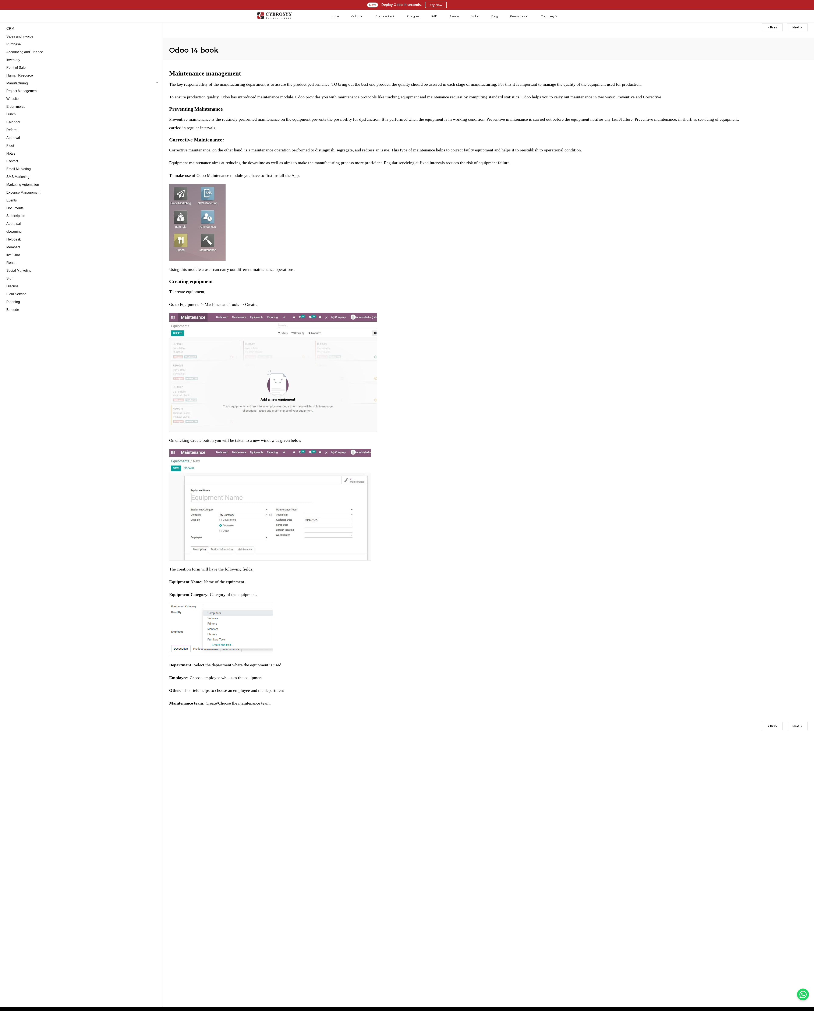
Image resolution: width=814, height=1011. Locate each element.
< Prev (772, 27)
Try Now (436, 5)
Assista (454, 16)
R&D (434, 16)
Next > (797, 27)
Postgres (413, 16)
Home (334, 16)
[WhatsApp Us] (803, 994)
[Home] (275, 16)
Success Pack (385, 16)
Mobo (475, 16)
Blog (494, 16)
